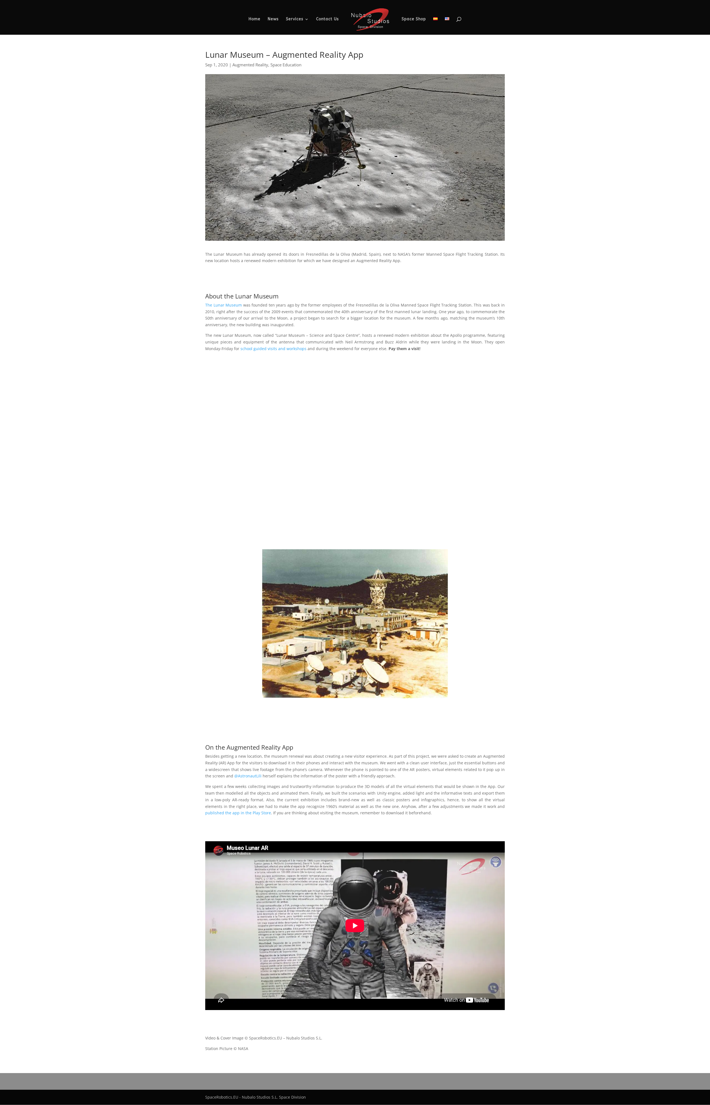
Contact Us (327, 19)
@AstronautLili (248, 775)
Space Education (285, 64)
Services (294, 19)
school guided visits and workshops (273, 348)
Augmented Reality (250, 64)
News (273, 19)
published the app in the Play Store (238, 812)
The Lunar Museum (223, 305)
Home (254, 19)
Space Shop (414, 19)
